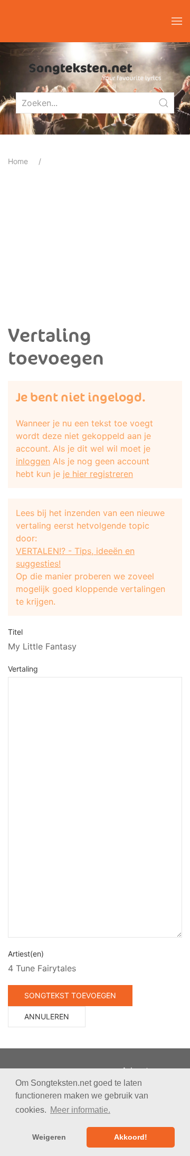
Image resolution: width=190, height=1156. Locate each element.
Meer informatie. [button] (80, 1109)
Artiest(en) (26, 953)
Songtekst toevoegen (70, 995)
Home (18, 161)
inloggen (33, 461)
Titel (15, 631)
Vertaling (23, 668)
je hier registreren (98, 474)
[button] (177, 21)
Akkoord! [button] (130, 1137)
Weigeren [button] (49, 1137)
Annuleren (46, 1016)
